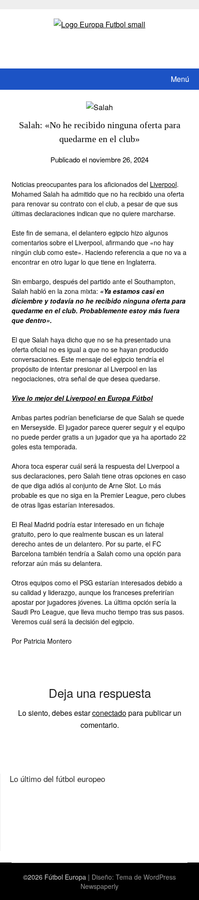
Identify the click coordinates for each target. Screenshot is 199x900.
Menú (180, 79)
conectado (109, 713)
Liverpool (163, 184)
